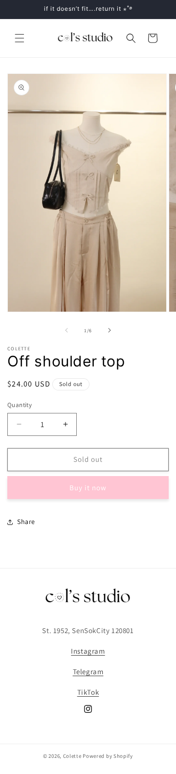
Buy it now (88, 487)
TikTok (88, 692)
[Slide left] (66, 330)
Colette (72, 755)
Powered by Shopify (108, 755)
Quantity (19, 405)
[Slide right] (109, 330)
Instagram (88, 651)
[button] (19, 38)
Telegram (88, 671)
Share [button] (26, 521)
